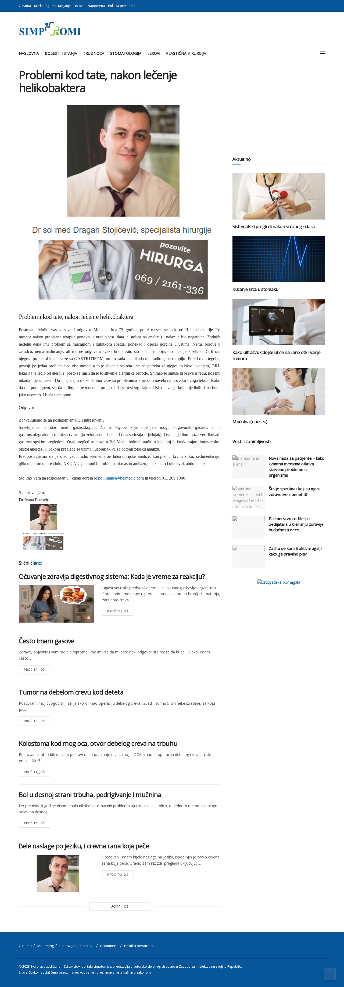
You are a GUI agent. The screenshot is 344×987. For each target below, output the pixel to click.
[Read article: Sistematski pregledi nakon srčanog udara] (278, 196)
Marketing (41, 5)
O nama (25, 5)
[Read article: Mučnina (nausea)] (278, 391)
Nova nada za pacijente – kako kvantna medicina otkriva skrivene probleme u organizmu (296, 466)
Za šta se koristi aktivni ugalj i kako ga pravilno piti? (295, 551)
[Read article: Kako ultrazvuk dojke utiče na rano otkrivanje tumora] (278, 322)
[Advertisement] (278, 106)
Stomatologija (125, 53)
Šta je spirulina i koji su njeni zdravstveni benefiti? (294, 491)
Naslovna (29, 53)
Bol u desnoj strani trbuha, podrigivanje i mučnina (90, 794)
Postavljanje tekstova (68, 5)
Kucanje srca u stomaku (255, 289)
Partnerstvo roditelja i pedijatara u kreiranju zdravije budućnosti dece (296, 524)
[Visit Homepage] (50, 29)
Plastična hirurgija (186, 53)
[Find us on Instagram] (323, 6)
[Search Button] (311, 53)
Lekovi (153, 53)
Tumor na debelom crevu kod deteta (71, 692)
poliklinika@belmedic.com (121, 478)
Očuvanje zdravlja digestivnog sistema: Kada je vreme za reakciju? (112, 576)
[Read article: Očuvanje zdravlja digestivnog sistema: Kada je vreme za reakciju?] (56, 604)
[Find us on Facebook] (317, 6)
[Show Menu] (322, 53)
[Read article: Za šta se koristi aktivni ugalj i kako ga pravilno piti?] (248, 557)
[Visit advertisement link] (278, 582)
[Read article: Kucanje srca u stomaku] (278, 259)
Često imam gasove (46, 640)
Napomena (96, 5)
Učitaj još (119, 906)
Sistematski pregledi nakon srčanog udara (273, 226)
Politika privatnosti (122, 5)
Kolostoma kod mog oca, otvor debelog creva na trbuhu (98, 743)
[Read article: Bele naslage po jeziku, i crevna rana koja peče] (56, 873)
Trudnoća (93, 53)
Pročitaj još (120, 610)
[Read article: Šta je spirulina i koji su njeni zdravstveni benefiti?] (248, 497)
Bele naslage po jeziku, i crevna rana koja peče (84, 845)
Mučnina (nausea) (249, 422)
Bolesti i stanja (61, 53)
